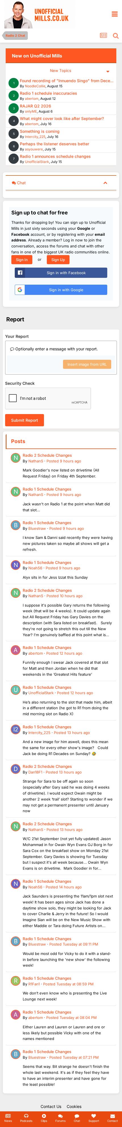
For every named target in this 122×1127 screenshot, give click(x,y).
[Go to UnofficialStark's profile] (15, 690)
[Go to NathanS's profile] (15, 458)
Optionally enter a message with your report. (56, 348)
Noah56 (35, 568)
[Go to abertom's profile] (15, 650)
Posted (64, 461)
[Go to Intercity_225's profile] (15, 729)
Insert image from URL (87, 364)
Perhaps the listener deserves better (54, 143)
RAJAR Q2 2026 (35, 106)
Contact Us (51, 1106)
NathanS (35, 461)
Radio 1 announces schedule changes (55, 156)
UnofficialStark (37, 162)
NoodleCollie (35, 86)
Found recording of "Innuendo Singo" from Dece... (66, 80)
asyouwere (34, 149)
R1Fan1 (34, 984)
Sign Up (58, 259)
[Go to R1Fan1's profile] (15, 981)
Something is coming (40, 131)
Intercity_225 (35, 137)
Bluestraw (37, 528)
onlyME (31, 111)
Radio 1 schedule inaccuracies (48, 93)
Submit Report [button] (24, 420)
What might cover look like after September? (62, 118)
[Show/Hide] (105, 182)
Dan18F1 (35, 772)
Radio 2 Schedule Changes (47, 455)
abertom (32, 98)
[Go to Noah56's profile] (15, 565)
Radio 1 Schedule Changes (47, 489)
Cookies (74, 1106)
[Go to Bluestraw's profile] (15, 525)
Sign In (22, 259)
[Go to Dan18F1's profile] (15, 769)
